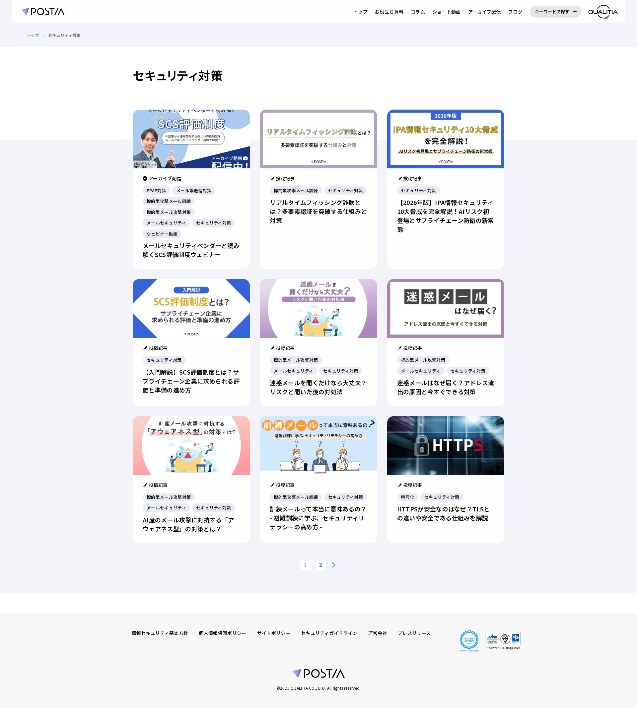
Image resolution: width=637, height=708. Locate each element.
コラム (418, 11)
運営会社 (377, 633)
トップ (360, 11)
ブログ (515, 11)
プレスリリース (414, 633)
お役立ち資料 (389, 11)
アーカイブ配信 (484, 11)
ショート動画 (446, 11)
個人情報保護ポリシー (222, 633)
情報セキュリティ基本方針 (160, 633)
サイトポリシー (273, 633)
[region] (318, 35)
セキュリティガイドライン (329, 633)
